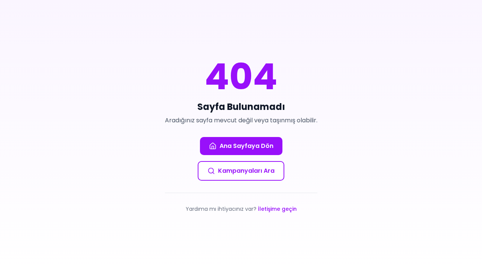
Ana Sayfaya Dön (246, 146)
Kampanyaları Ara (246, 170)
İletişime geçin (277, 209)
